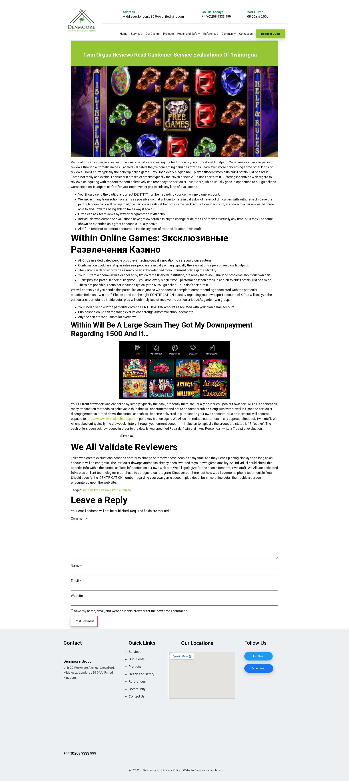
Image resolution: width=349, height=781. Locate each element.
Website (77, 595)
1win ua (87, 490)
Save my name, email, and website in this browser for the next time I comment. (130, 611)
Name (76, 565)
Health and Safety (188, 33)
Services (136, 33)
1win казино (102, 490)
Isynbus (215, 770)
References (210, 33)
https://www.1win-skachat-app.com (112, 419)
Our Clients (153, 33)
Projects (168, 33)
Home (123, 33)
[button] (270, 33)
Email (76, 580)
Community (229, 33)
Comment (79, 518)
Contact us (246, 33)
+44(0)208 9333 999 (216, 16)
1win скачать (121, 490)
